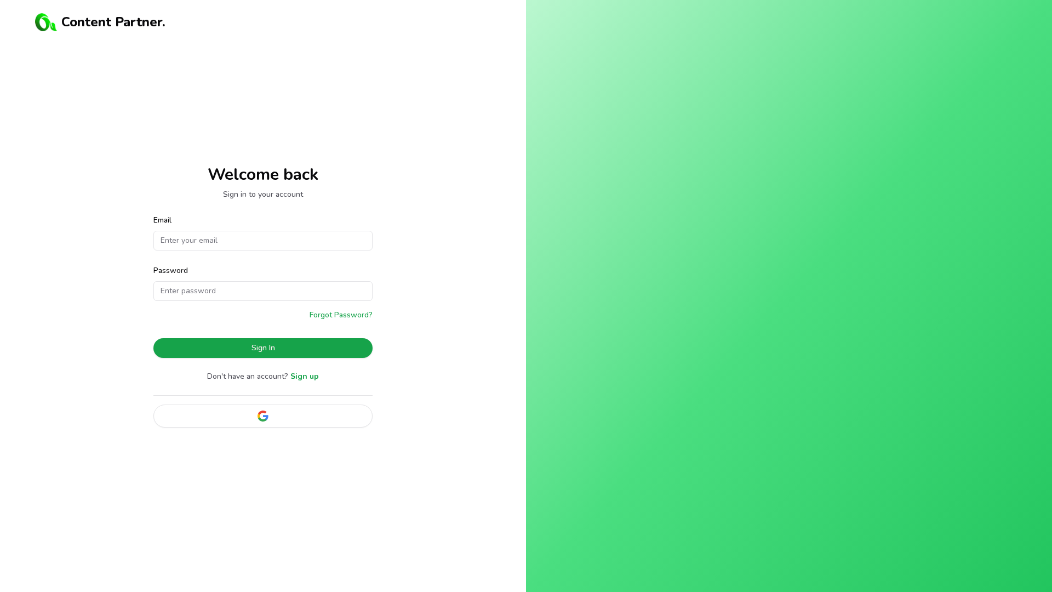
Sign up (304, 376)
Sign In (263, 348)
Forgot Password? (341, 315)
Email (162, 220)
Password (170, 270)
